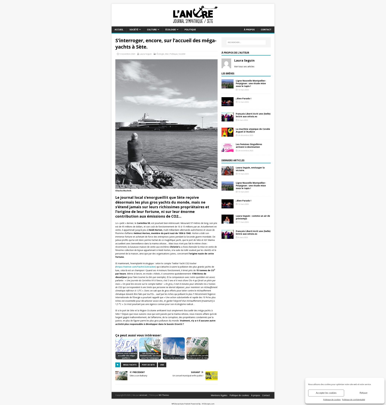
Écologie (170, 29)
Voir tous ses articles (244, 66)
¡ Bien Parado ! (243, 98)
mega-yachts (129, 365)
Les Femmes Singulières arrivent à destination (249, 145)
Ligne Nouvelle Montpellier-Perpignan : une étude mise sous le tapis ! (251, 83)
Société (134, 29)
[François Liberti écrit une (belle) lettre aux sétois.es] (227, 119)
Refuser (363, 393)
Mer (167, 54)
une (162, 365)
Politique (190, 29)
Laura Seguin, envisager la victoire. (250, 169)
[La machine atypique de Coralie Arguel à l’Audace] (227, 135)
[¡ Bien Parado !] (227, 104)
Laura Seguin (146, 54)
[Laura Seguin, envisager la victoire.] (227, 173)
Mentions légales (219, 395)
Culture (152, 29)
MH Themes (164, 395)
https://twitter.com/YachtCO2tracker (135, 266)
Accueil (119, 29)
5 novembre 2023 (127, 54)
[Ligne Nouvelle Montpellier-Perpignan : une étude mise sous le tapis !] (227, 86)
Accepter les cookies (326, 393)
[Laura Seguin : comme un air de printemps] (227, 221)
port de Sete (148, 365)
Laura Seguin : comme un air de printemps (253, 217)
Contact (266, 29)
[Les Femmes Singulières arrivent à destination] (227, 150)
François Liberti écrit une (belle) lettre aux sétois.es (253, 115)
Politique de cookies (332, 399)
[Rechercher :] (246, 42)
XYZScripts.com (208, 404)
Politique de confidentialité (353, 399)
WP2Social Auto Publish (181, 404)
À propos (249, 29)
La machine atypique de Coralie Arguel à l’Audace (253, 130)
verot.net (143, 395)
